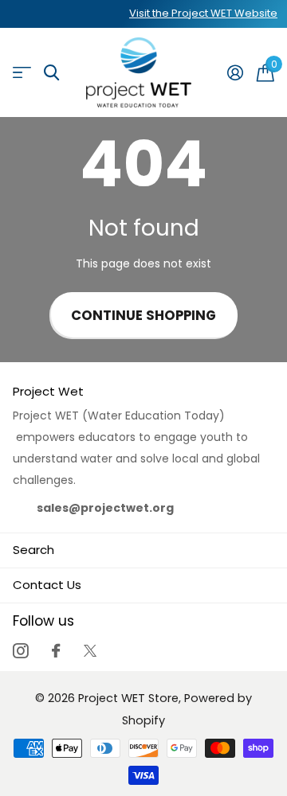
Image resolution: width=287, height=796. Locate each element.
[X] (90, 651)
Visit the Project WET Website (203, 13)
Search (33, 549)
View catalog (22, 73)
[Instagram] (20, 650)
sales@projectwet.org (105, 508)
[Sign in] (234, 72)
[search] (51, 73)
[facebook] (56, 650)
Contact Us (47, 584)
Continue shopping (143, 315)
